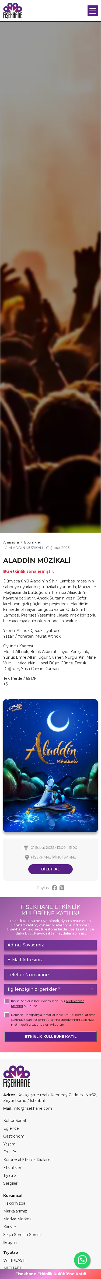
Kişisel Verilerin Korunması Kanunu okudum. (47, 1003)
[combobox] (50, 989)
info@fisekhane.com (32, 1108)
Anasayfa (11, 542)
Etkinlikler (32, 542)
